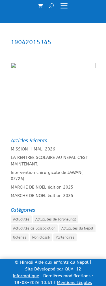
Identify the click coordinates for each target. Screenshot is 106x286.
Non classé (41, 237)
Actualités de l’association (34, 228)
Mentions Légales (74, 282)
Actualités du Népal (77, 228)
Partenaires (65, 237)
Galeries (19, 237)
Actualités (21, 219)
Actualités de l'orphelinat (55, 219)
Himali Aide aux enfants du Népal (54, 262)
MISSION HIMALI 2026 (33, 149)
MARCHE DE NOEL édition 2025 (42, 187)
